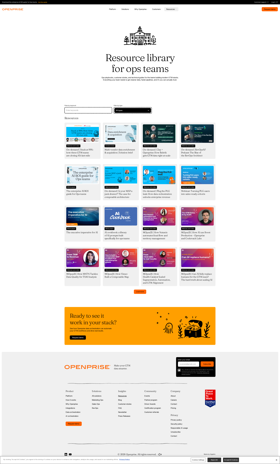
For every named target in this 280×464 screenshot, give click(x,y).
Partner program (150, 400)
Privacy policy (176, 420)
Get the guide (42, 2)
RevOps (95, 408)
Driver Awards (150, 404)
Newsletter (122, 412)
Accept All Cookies (231, 460)
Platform (69, 396)
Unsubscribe (175, 432)
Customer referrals (151, 412)
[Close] (276, 460)
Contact (174, 404)
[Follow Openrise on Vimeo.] (70, 454)
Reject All (214, 460)
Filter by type (118, 105)
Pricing (173, 408)
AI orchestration (72, 416)
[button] (113, 9)
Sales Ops (96, 404)
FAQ (120, 408)
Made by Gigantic (209, 454)
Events (147, 396)
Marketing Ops (97, 400)
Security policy (176, 424)
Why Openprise (72, 404)
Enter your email (184, 360)
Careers (174, 400)
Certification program (152, 408)
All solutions (96, 396)
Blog (120, 400)
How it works (71, 400)
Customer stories (124, 404)
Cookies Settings (198, 460)
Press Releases (124, 416)
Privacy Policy (124, 459)
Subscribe (207, 364)
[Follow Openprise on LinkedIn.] (66, 454)
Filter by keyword (70, 105)
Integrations (70, 408)
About (173, 396)
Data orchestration (73, 412)
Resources (122, 396)
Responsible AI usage (179, 428)
